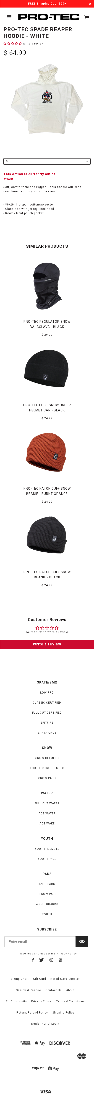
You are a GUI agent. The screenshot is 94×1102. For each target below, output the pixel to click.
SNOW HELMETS (47, 758)
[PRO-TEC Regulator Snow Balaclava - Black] (47, 286)
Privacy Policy (67, 953)
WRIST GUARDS (47, 904)
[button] (12, 43)
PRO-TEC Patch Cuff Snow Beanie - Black (47, 574)
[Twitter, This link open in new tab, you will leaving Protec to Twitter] (41, 960)
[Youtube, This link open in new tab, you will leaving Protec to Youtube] (60, 960)
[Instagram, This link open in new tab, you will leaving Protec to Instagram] (51, 960)
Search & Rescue (28, 990)
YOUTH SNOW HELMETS (47, 768)
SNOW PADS (47, 778)
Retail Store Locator (65, 978)
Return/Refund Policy (32, 1012)
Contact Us (53, 990)
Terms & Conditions (70, 1001)
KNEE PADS (47, 884)
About (70, 990)
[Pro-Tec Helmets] (48, 17)
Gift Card (39, 978)
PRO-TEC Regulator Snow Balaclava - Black (47, 324)
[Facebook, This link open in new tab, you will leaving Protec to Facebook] (32, 960)
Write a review (47, 644)
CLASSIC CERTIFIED (47, 702)
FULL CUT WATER (47, 803)
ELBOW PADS (47, 894)
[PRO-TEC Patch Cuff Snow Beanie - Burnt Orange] (47, 453)
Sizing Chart (20, 978)
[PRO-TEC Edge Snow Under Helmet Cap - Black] (47, 369)
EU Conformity (16, 1001)
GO (82, 941)
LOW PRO (47, 692)
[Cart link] (86, 18)
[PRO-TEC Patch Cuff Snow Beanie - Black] (47, 536)
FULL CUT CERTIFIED (47, 712)
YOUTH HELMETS (47, 848)
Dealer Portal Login (45, 1023)
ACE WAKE (47, 823)
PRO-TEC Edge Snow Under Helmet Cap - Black (47, 407)
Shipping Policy (63, 1012)
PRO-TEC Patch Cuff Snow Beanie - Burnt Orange (47, 491)
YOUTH (47, 914)
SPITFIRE (47, 722)
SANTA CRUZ (47, 732)
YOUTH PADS (47, 858)
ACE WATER (47, 813)
